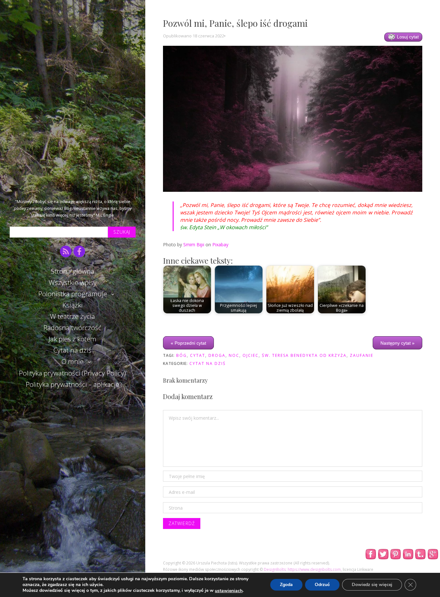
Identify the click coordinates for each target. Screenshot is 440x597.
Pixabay (220, 244)
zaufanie (361, 355)
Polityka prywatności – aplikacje (72, 384)
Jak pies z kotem (72, 338)
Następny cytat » (397, 343)
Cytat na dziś (72, 350)
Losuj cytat (407, 36)
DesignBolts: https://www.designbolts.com (302, 569)
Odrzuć (322, 585)
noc (234, 355)
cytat (197, 355)
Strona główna (72, 271)
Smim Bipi (193, 244)
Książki (72, 304)
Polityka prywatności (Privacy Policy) (72, 372)
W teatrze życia (72, 316)
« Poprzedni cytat (188, 343)
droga (216, 355)
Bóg (181, 355)
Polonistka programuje (72, 293)
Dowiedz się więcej (372, 585)
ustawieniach (229, 591)
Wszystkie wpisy (73, 282)
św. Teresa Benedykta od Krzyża (304, 355)
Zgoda (286, 585)
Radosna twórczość (72, 327)
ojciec (251, 355)
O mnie (72, 361)
